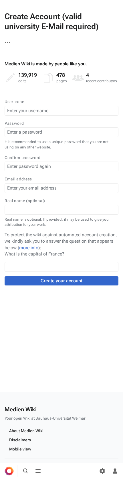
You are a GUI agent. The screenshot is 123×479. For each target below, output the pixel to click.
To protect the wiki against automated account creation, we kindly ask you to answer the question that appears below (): (61, 241)
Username (14, 101)
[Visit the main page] (9, 471)
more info (28, 247)
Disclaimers (20, 440)
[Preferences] (102, 471)
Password (14, 123)
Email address (18, 179)
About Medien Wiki (26, 430)
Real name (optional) (25, 200)
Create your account (61, 280)
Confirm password (23, 157)
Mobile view (20, 449)
